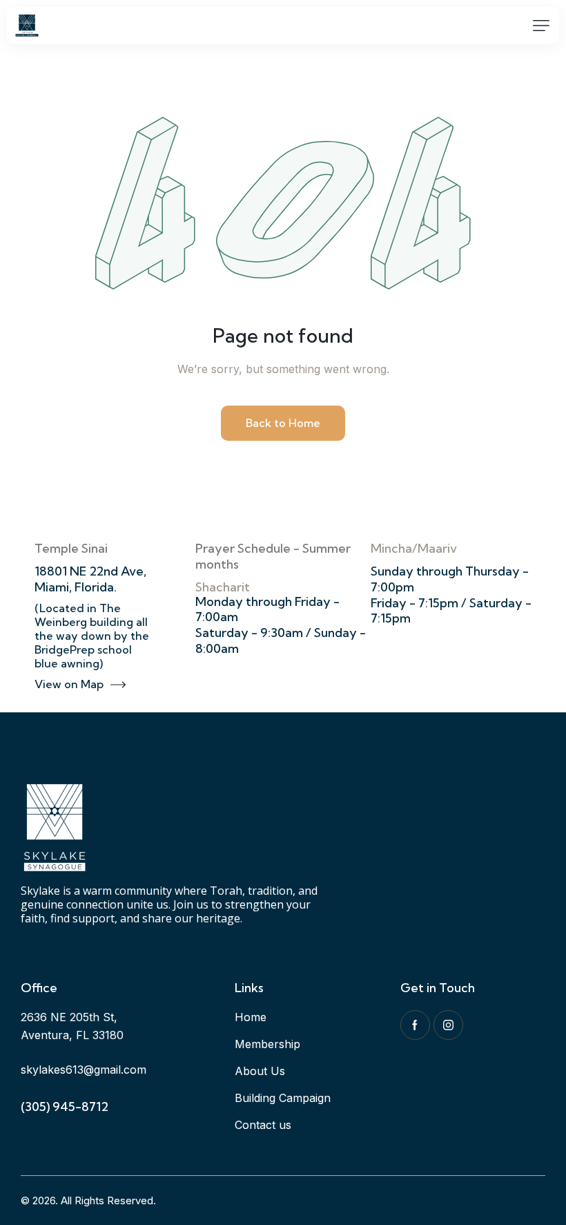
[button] (541, 25)
